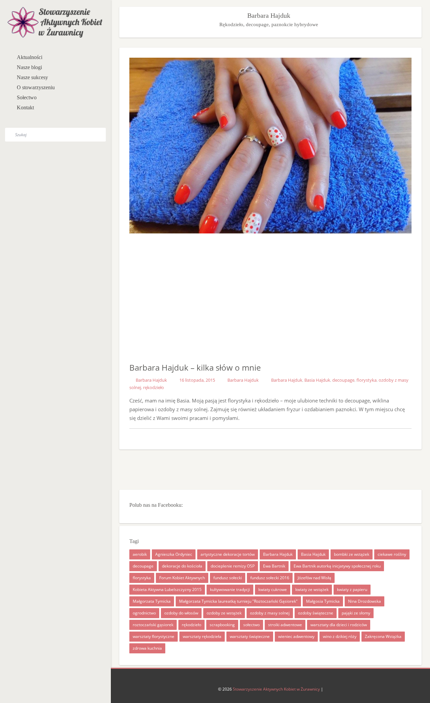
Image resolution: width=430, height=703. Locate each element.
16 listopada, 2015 (197, 380)
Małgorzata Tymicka (152, 601)
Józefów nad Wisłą (314, 578)
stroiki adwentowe (285, 625)
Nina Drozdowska (364, 601)
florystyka (366, 380)
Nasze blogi (29, 67)
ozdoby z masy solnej (270, 613)
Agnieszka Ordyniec (173, 554)
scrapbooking (222, 625)
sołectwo (251, 625)
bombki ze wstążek (351, 554)
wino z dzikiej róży (339, 636)
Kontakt (25, 107)
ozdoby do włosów (181, 613)
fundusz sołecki (227, 578)
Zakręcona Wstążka (383, 636)
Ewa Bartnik (274, 566)
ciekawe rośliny (392, 554)
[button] (93, 68)
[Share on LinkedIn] (284, 437)
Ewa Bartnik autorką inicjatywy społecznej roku (337, 566)
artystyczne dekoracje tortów (228, 554)
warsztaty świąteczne (250, 636)
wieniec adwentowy (296, 636)
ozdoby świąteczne (315, 613)
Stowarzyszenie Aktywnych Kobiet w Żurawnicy (276, 689)
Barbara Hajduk (151, 380)
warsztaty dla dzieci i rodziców (338, 625)
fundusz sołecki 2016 (269, 578)
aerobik (140, 554)
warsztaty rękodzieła (202, 636)
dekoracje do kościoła (182, 566)
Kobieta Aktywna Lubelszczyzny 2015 (167, 589)
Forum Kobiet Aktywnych (182, 578)
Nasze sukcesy (32, 77)
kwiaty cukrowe (272, 589)
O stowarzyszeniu (36, 87)
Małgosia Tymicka (323, 601)
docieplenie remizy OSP (233, 566)
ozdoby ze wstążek (224, 613)
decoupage (343, 380)
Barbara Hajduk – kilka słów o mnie (195, 367)
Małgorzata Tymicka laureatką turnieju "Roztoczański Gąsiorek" (238, 601)
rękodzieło (153, 387)
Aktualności (29, 57)
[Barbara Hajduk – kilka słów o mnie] (244, 437)
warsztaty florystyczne (153, 636)
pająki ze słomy (356, 613)
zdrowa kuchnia (147, 648)
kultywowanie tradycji (230, 589)
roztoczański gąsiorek (153, 625)
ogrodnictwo (144, 613)
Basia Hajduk (317, 380)
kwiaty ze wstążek (312, 589)
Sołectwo (27, 97)
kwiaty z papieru (352, 589)
